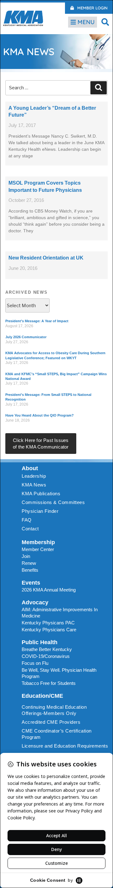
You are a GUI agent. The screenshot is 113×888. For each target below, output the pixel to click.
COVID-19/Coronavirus (46, 656)
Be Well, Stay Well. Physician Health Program (59, 673)
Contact (30, 528)
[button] (105, 22)
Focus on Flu (35, 663)
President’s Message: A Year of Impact (36, 321)
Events (31, 583)
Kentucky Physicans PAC (48, 622)
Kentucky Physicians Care (49, 629)
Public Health (39, 642)
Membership (38, 542)
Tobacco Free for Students (49, 683)
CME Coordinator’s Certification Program (57, 734)
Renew (29, 563)
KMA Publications (41, 493)
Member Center (38, 549)
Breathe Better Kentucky (47, 649)
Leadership (34, 476)
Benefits (30, 570)
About (30, 468)
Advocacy (35, 602)
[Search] (98, 87)
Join (26, 556)
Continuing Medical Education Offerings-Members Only (54, 710)
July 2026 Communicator (25, 337)
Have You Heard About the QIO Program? (39, 415)
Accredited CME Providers (51, 722)
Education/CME (42, 696)
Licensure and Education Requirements (65, 746)
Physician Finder (40, 511)
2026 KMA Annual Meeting (49, 589)
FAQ (27, 520)
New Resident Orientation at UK (45, 257)
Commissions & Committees (53, 502)
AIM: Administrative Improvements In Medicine (60, 612)
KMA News (34, 484)
